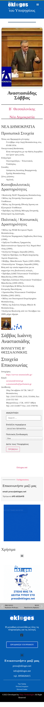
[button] (38, 4)
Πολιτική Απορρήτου (22, 686)
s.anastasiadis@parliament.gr (19, 384)
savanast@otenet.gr (14, 381)
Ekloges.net (22, 467)
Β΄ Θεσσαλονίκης (22, 109)
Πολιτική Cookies (22, 689)
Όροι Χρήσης (22, 684)
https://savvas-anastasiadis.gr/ (19, 374)
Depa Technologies (26, 695)
